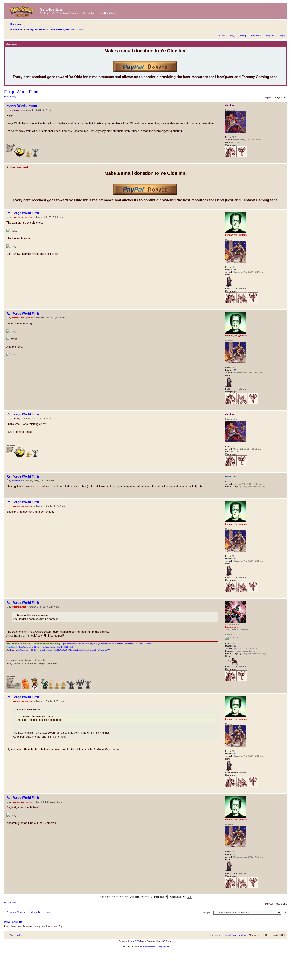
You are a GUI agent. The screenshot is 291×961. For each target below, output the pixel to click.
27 (235, 646)
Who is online (13, 922)
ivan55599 (17, 480)
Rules (222, 35)
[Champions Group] (241, 156)
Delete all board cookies (234, 935)
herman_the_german (22, 217)
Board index (17, 29)
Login (282, 35)
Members (256, 35)
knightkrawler (19, 607)
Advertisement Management (155, 946)
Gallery (242, 35)
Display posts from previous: (114, 896)
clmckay (16, 110)
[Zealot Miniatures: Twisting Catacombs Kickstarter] (19, 156)
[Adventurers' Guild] (230, 156)
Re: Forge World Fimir (22, 213)
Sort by (149, 896)
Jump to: (207, 912)
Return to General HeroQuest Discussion (28, 912)
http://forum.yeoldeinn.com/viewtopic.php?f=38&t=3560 (46, 647)
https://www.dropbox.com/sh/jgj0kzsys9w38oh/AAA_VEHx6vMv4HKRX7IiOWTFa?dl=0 (106, 643)
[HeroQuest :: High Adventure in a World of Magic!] (22, 10)
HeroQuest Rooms (36, 29)
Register (270, 35)
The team (215, 935)
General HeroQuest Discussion (66, 29)
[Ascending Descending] (180, 896)
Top (283, 161)
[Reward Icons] (10, 156)
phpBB (134, 941)
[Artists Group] (241, 302)
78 (235, 269)
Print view (275, 28)
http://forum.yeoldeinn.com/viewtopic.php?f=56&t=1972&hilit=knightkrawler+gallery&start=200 (62, 650)
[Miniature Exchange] (34, 688)
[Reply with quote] (212, 105)
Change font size (281, 28)
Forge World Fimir (21, 91)
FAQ (232, 35)
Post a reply (10, 96)
